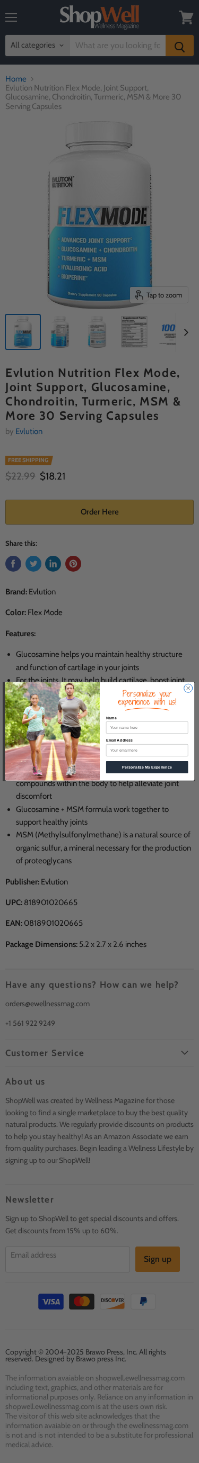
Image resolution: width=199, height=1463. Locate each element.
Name (111, 718)
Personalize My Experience (147, 767)
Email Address (119, 741)
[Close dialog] (188, 688)
